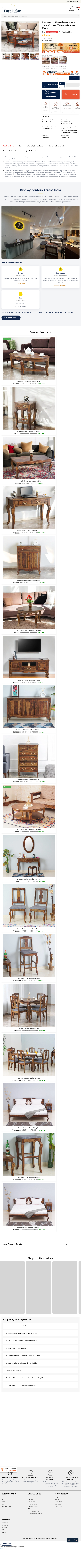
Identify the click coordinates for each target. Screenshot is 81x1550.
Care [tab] (20, 146)
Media (3, 1501)
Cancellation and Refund (35, 1513)
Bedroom (57, 1499)
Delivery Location (33, 1506)
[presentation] (3, 56)
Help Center (4, 1522)
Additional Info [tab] (8, 146)
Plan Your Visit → (11, 318)
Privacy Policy (32, 1509)
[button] (46, 35)
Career (3, 1499)
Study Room (58, 1506)
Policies (3, 1532)
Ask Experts (4, 1527)
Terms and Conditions (34, 1511)
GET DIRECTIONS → (20, 283)
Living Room (58, 1497)
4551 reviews (4, 1549)
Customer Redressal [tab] (56, 146)
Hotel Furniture (32, 1504)
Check (74, 78)
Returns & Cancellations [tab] (12, 151)
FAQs (3, 1530)
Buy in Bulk (31, 1501)
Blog (2, 1504)
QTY (61, 83)
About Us (4, 1497)
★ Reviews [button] (7, 1543)
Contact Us (4, 1525)
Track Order (74, 1)
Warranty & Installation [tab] (35, 146)
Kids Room (58, 1504)
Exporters (30, 1499)
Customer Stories (6, 1506)
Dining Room (58, 1501)
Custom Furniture (33, 1497)
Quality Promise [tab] (31, 151)
